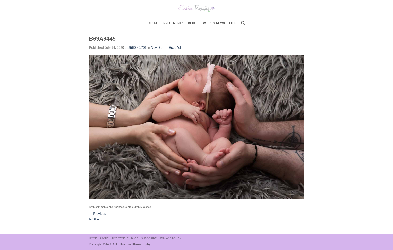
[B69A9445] (196, 126)
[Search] (243, 23)
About (153, 23)
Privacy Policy (170, 238)
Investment (119, 238)
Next (94, 219)
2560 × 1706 (137, 47)
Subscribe (149, 238)
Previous (97, 213)
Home (93, 238)
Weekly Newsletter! (220, 23)
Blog (192, 23)
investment (172, 23)
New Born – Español (166, 47)
